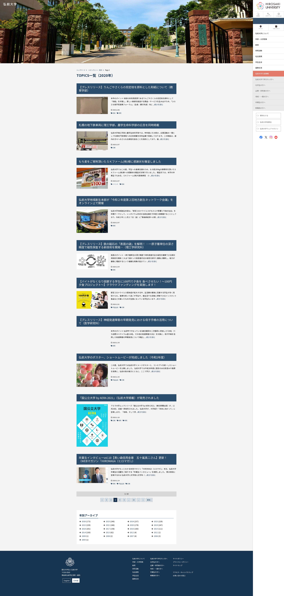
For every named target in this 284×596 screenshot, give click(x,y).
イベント (115, 184)
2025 (108, 521)
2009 (84, 536)
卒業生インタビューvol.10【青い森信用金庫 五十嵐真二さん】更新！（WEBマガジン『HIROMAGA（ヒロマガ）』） (123, 459)
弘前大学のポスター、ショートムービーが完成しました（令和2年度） (122, 357)
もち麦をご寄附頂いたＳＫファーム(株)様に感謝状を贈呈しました (120, 161)
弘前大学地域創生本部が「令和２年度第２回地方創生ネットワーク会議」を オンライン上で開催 (126, 201)
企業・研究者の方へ (157, 565)
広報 (113, 148)
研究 (119, 113)
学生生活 (115, 307)
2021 (108, 525)
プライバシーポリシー (180, 562)
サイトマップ (177, 565)
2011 (156, 532)
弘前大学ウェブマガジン (269, 128)
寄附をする (264, 115)
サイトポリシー (178, 558)
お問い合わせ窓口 (179, 575)
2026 (84, 521)
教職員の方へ (155, 575)
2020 (100, 70)
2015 (156, 529)
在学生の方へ (155, 562)
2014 (84, 532)
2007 (132, 536)
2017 (108, 529)
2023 (156, 521)
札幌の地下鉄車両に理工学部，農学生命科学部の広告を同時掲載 (119, 125)
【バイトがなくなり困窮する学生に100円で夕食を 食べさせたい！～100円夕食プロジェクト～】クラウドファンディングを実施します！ (125, 283)
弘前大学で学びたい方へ (158, 558)
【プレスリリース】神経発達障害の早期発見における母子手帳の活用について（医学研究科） (126, 321)
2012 (132, 532)
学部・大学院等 (137, 562)
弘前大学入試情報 (262, 73)
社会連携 (135, 572)
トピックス (92, 70)
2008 (108, 536)
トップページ (81, 70)
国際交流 (135, 579)
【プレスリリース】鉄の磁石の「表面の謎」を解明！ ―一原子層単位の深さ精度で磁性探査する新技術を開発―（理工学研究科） (126, 245)
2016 (132, 529)
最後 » (149, 500)
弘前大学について (138, 558)
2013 (108, 532)
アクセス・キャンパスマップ (183, 572)
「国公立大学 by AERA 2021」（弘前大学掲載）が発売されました (119, 398)
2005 (84, 539)
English (67, 580)
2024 (132, 521)
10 (134, 500)
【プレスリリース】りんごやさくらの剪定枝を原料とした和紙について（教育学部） (126, 88)
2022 (84, 525)
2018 (84, 529)
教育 (119, 420)
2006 (156, 536)
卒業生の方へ (155, 572)
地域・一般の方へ (156, 569)
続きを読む (158, 104)
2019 (156, 525)
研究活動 (135, 569)
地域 (113, 113)
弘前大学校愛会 (266, 122)
